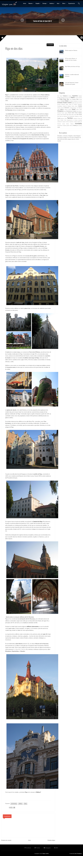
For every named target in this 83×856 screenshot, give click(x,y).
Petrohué (59, 112)
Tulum (65, 120)
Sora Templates (78, 853)
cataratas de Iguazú (61, 121)
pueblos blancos (69, 125)
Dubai (66, 101)
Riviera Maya (71, 114)
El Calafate (71, 101)
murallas (64, 125)
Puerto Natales (78, 112)
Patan (65, 111)
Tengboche (75, 118)
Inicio (29, 840)
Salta (75, 114)
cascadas (80, 120)
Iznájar (58, 107)
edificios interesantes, (33, 626)
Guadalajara (59, 106)
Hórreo (76, 106)
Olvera (77, 109)
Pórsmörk (64, 114)
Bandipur (59, 97)
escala (63, 123)
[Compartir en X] (13, 807)
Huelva (73, 106)
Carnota (76, 97)
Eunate (80, 102)
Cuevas (74, 99)
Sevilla (58, 118)
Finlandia (63, 104)
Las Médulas (79, 107)
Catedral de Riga (37, 521)
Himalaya (69, 106)
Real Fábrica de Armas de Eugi (72, 66)
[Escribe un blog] (11, 807)
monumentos (59, 125)
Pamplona (60, 111)
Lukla (58, 109)
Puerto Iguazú (64, 112)
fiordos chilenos (69, 123)
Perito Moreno (79, 111)
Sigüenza (62, 118)
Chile (60, 99)
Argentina (75, 96)
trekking (75, 125)
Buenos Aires (68, 97)
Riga (25, 803)
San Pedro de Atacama (62, 116)
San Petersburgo (70, 116)
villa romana (79, 125)
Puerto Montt (71, 112)
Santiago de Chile (78, 116)
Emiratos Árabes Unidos (64, 102)
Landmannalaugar (72, 107)
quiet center (12, 628)
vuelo (58, 127)
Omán (81, 109)
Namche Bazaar (68, 109)
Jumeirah (62, 107)
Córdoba (63, 101)
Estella (73, 102)
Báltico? (38, 792)
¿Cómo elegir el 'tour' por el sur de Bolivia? (42, 21)
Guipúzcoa (65, 106)
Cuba (71, 99)
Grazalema (80, 104)
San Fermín (79, 114)
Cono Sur (66, 99)
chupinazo (71, 121)
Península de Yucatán (71, 111)
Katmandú (66, 107)
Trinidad (61, 120)
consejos (75, 121)
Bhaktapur (63, 97)
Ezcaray (58, 104)
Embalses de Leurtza (78, 101)
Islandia (80, 106)
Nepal (73, 109)
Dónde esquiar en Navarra (71, 50)
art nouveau (50, 44)
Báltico (20, 803)
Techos (70, 118)
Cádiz (77, 99)
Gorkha (75, 104)
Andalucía (65, 96)
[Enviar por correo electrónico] (10, 807)
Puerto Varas (59, 114)
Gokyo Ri (71, 104)
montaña (78, 123)
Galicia (67, 104)
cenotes (67, 121)
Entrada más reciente (6, 840)
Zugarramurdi (69, 120)
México (62, 109)
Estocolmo (77, 102)
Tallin (66, 118)
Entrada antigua (51, 840)
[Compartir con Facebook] (14, 807)
